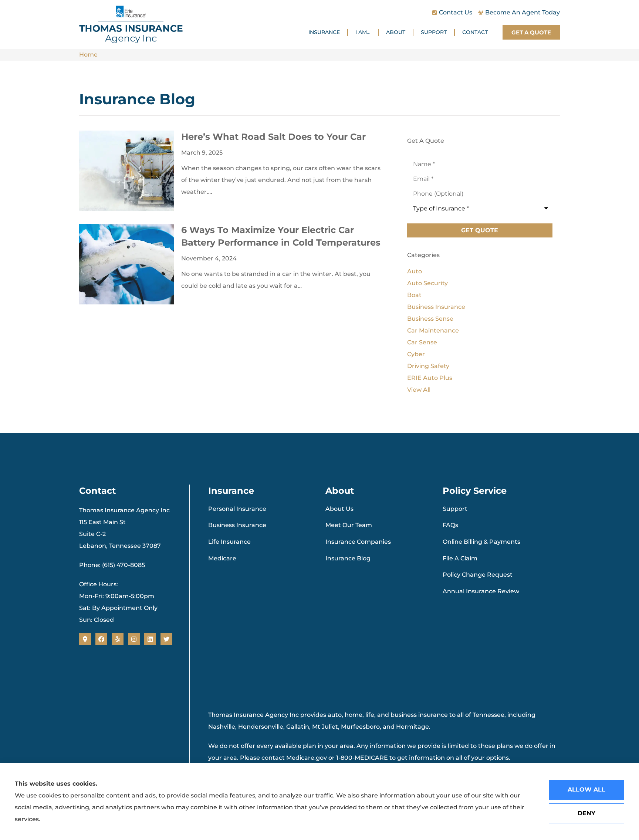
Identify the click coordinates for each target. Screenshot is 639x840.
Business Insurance (237, 525)
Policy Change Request (478, 574)
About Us (339, 508)
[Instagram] (134, 639)
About (395, 32)
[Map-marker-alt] (85, 639)
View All (418, 389)
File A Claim (460, 558)
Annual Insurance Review (481, 591)
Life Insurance (229, 541)
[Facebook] (101, 639)
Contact (475, 32)
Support (434, 32)
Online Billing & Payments (481, 541)
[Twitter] (166, 639)
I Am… (363, 32)
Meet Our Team (348, 525)
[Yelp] (118, 639)
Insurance (324, 32)
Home (88, 54)
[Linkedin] (150, 639)
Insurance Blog (348, 558)
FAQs (450, 525)
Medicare (222, 558)
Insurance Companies (358, 541)
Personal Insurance (237, 508)
